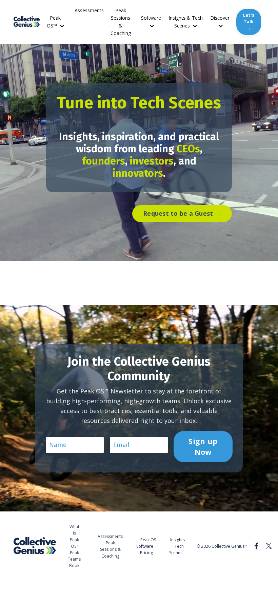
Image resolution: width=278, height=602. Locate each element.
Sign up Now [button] (203, 446)
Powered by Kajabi (243, 584)
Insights (177, 540)
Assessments (89, 10)
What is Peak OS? (74, 536)
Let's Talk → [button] (248, 21)
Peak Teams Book (74, 559)
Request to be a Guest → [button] (182, 213)
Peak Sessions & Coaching (121, 21)
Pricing (146, 553)
